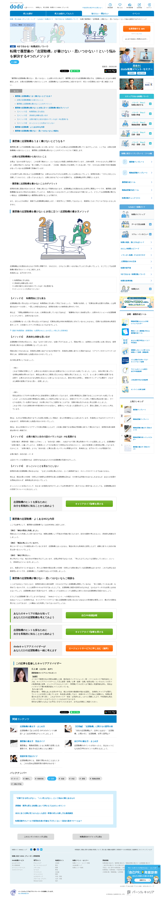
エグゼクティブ (38, 876)
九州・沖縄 (58, 878)
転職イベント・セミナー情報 (81, 863)
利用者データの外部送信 (124, 849)
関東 (56, 867)
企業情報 (120, 872)
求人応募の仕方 (119, 865)
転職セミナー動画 (78, 867)
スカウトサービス (17, 869)
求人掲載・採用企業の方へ (144, 886)
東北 (56, 865)
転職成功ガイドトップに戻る (91, 837)
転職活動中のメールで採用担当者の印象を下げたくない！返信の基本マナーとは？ (48, 821)
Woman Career (38, 881)
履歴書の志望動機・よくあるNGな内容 (29, 127)
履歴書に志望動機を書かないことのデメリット (34, 104)
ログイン (149, 7)
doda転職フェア (77, 865)
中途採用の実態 (121, 869)
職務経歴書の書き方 (132, 863)
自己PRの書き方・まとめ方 (86, 741)
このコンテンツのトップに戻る (36, 837)
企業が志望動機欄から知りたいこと (30, 100)
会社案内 (122, 886)
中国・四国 (58, 876)
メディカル (37, 867)
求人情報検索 (16, 865)
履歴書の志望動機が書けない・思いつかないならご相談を (37, 131)
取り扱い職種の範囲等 (108, 849)
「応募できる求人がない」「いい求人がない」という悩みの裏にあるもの (45, 798)
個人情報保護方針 (23, 893)
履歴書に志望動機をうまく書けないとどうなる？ (33, 96)
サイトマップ (143, 849)
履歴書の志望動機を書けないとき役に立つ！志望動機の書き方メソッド (42, 108)
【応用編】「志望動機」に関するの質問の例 (93, 726)
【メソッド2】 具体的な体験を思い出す (32, 115)
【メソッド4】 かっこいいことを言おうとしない (36, 123)
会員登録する (137, 29)
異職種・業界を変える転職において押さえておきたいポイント (40, 806)
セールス (36, 869)
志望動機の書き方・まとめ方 (32, 726)
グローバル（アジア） (40, 878)
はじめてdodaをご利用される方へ (136, 39)
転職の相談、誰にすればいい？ (132, 242)
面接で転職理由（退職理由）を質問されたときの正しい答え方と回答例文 (40, 331)
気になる (120, 7)
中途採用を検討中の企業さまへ (92, 7)
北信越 (57, 872)
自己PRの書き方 (109, 865)
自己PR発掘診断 (89, 615)
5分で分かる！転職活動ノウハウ (133, 274)
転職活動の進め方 (108, 863)
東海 (56, 869)
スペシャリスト (38, 874)
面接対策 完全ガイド (29, 756)
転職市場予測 (126, 268)
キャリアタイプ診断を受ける (89, 504)
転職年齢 (112, 869)
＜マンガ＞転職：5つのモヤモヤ (133, 255)
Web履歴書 (129, 7)
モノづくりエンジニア (40, 865)
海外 (56, 881)
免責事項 (135, 849)
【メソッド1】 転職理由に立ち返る (31, 111)
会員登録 (139, 7)
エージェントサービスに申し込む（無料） (89, 648)
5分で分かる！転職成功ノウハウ (66, 19)
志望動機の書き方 (144, 863)
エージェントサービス (18, 867)
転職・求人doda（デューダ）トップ (22, 19)
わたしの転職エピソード (130, 249)
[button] (110, 71)
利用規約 (77, 849)
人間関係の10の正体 (128, 261)
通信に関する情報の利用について (91, 849)
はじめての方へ (16, 863)
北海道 (57, 863)
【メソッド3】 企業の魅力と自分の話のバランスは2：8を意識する (42, 119)
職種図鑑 (113, 872)
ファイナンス (38, 872)
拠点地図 (130, 886)
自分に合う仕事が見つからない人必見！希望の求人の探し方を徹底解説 (44, 813)
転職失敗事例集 (127, 281)
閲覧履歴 (110, 7)
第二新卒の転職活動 (114, 867)
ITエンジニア (37, 863)
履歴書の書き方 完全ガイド (32, 741)
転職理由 (105, 869)
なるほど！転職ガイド (45, 19)
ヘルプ (150, 849)
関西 (56, 874)
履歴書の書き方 (119, 863)
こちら (140, 33)
